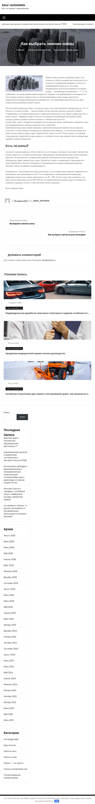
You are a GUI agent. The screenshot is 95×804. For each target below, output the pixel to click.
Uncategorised (11, 739)
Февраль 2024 (10, 684)
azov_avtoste (41, 201)
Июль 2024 (9, 660)
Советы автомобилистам (14, 308)
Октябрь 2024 (10, 642)
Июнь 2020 (9, 708)
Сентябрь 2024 (11, 648)
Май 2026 (8, 553)
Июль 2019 (9, 720)
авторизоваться (48, 260)
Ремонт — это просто (14, 763)
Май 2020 (8, 714)
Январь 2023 (10, 702)
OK (57, 801)
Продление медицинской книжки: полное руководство (35, 353)
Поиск (6, 412)
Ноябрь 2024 (10, 636)
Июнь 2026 (9, 547)
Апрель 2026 (10, 559)
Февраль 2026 (10, 571)
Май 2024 (8, 672)
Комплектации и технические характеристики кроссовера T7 (11, 442)
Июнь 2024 (9, 666)
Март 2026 (9, 565)
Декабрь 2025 (10, 577)
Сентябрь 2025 (11, 583)
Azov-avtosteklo (13, 5)
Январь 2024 (10, 690)
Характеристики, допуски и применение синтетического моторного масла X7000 (15, 456)
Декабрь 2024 (10, 630)
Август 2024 (9, 654)
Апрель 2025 (10, 613)
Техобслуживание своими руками (12, 776)
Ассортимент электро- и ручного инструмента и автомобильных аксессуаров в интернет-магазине (15, 511)
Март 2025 (9, 619)
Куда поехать (10, 745)
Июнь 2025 (9, 601)
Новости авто (10, 751)
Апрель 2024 (10, 678)
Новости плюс (10, 757)
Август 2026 (9, 535)
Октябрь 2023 (10, 696)
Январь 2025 (10, 624)
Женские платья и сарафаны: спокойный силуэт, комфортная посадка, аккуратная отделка (14, 494)
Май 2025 (8, 607)
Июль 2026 (9, 541)
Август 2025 (9, 589)
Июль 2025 (9, 595)
